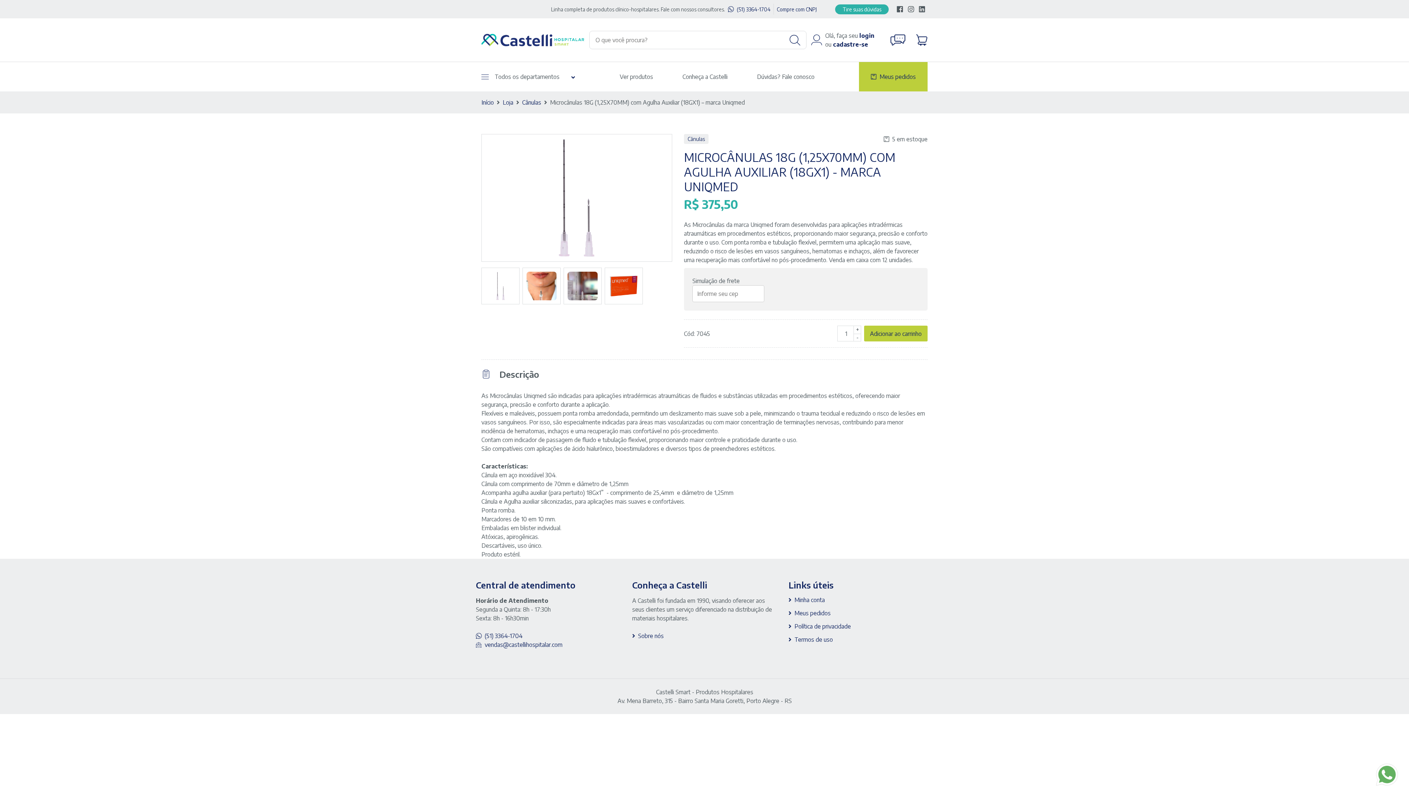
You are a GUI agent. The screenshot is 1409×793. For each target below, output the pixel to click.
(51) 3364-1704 (754, 9)
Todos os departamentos (527, 76)
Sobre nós (651, 636)
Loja (508, 102)
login (866, 35)
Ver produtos (636, 76)
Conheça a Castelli (705, 76)
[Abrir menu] (485, 77)
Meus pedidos (898, 76)
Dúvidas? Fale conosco (786, 76)
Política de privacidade (822, 626)
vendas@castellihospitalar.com (523, 644)
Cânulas (531, 102)
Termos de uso (813, 639)
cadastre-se (850, 44)
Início (487, 102)
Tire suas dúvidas (861, 9)
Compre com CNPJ (797, 9)
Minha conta (809, 600)
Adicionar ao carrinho (896, 333)
